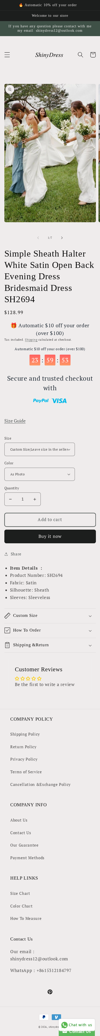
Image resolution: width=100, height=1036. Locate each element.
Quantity (11, 487)
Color (9, 462)
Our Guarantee (24, 845)
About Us (18, 820)
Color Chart (21, 906)
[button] (7, 55)
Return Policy (23, 746)
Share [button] (16, 553)
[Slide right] (61, 237)
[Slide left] (38, 237)
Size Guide (15, 421)
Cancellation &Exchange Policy (40, 784)
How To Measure (26, 918)
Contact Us (20, 832)
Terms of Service (26, 771)
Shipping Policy (25, 734)
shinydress (55, 1027)
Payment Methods (27, 857)
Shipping (31, 339)
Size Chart (20, 893)
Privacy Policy (23, 759)
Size (8, 438)
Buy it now (50, 536)
